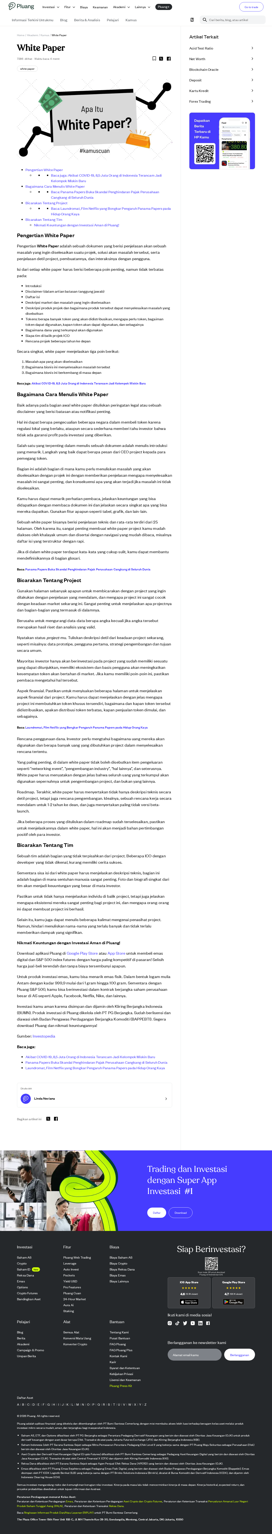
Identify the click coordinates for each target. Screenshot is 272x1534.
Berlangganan (239, 1354)
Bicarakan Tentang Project (47, 202)
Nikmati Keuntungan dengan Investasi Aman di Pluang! (76, 225)
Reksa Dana (116, 1506)
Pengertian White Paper (44, 169)
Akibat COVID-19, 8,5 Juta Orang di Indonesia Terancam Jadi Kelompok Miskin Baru (89, 383)
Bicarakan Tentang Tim (44, 219)
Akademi (32, 35)
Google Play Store (82, 953)
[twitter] (161, 59)
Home (20, 35)
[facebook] (168, 58)
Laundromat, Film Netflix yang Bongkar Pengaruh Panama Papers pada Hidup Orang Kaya (86, 727)
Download (181, 1212)
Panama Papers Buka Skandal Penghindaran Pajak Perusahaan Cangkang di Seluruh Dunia (87, 569)
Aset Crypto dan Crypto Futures (142, 1501)
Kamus (45, 35)
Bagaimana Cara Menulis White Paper (55, 186)
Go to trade (251, 7)
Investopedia (44, 1035)
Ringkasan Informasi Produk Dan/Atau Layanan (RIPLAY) (59, 1512)
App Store (117, 953)
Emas (69, 1501)
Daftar (157, 1212)
